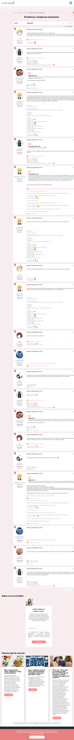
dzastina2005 (19, 101)
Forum (14, 12)
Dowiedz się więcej (40, 733)
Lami (19, 341)
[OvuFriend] (8, 3)
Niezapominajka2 (19, 360)
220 (72, 23)
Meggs (19, 380)
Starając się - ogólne (22, 12)
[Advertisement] (5, 30)
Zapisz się (38, 642)
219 (70, 23)
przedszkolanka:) (19, 78)
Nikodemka (19, 57)
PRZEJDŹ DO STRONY (37, 737)
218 (67, 23)
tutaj (29, 637)
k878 (19, 38)
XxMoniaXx (19, 557)
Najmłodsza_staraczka (19, 176)
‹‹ (63, 23)
